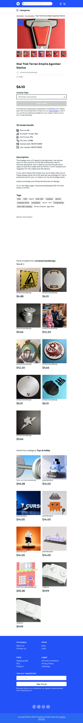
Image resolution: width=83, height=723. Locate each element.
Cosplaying (58, 202)
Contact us (21, 648)
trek (25, 199)
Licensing (46, 666)
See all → (20, 264)
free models (53, 111)
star (19, 199)
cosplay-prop (23, 202)
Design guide (22, 661)
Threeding (18, 3)
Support (20, 666)
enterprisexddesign (28, 72)
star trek (39, 199)
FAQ (18, 663)
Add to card (41, 103)
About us (20, 646)
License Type (22, 92)
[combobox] (41, 96)
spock (58, 199)
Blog (43, 646)
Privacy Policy (48, 663)
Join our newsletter (26, 673)
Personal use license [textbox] (27, 97)
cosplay (49, 199)
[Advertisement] (41, 238)
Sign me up (42, 684)
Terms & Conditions (50, 661)
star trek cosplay (24, 206)
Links (44, 648)
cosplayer (36, 202)
